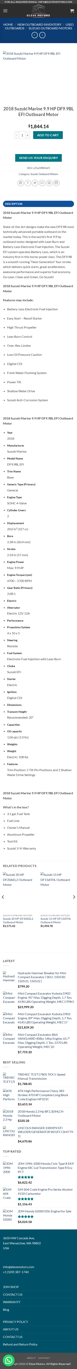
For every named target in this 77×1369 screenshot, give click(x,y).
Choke (11, 666)
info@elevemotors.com (18, 1267)
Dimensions (14, 704)
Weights (12, 744)
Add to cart (48, 135)
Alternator (13, 607)
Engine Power (15, 562)
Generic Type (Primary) (21, 484)
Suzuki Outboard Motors (50, 28)
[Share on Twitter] (35, 183)
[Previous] (3, 905)
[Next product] (35, 35)
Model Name (15, 458)
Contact (44, 1357)
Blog (6, 1309)
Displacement (15, 523)
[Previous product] (42, 35)
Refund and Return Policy (20, 1344)
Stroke (11, 549)
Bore (10, 536)
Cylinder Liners (16, 510)
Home (8, 24)
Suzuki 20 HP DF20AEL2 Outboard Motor (18, 920)
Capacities (13, 724)
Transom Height (17, 711)
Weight (11, 751)
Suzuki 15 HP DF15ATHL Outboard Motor (55, 920)
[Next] (73, 905)
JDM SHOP (11, 1287)
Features (12, 764)
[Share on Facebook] (27, 183)
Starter (11, 679)
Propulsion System (18, 627)
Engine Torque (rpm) (19, 574)
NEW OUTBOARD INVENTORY (39, 24)
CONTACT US (12, 1294)
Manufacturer (15, 445)
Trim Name (14, 471)
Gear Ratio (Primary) (19, 587)
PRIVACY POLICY (15, 1322)
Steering (12, 640)
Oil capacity (14, 731)
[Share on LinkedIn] (56, 183)
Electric (12, 600)
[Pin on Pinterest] (49, 183)
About (31, 1357)
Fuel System (14, 653)
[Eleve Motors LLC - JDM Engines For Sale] (38, 11)
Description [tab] (14, 203)
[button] (5, 10)
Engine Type (14, 497)
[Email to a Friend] (42, 183)
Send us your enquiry (38, 158)
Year (10, 432)
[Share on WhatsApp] (20, 183)
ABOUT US (10, 1329)
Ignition (12, 692)
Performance (15, 620)
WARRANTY (11, 1302)
